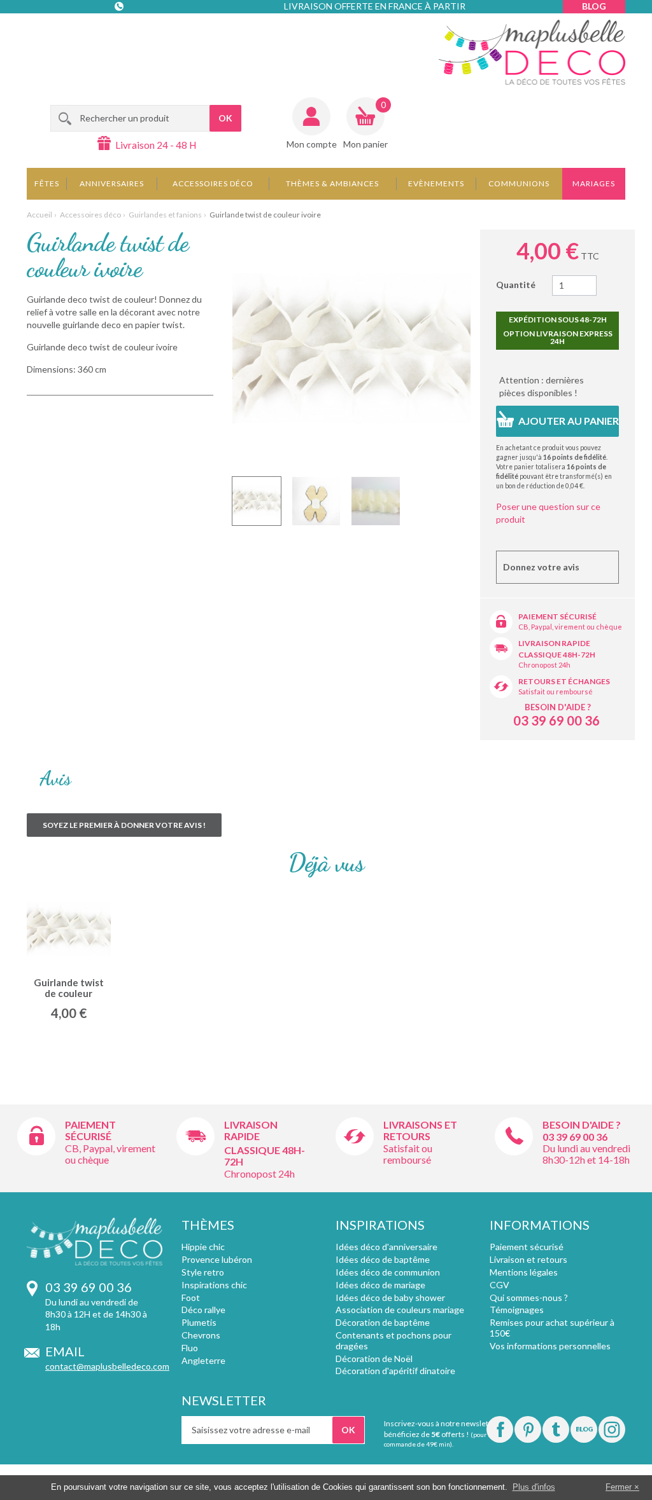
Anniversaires (112, 183)
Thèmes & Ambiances (332, 183)
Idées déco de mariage (380, 1284)
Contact (120, 31)
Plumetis (198, 1322)
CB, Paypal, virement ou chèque (570, 627)
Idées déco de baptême (383, 1259)
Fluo (189, 1347)
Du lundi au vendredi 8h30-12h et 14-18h (586, 1154)
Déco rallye (203, 1309)
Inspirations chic (214, 1284)
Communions (518, 183)
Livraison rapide (554, 643)
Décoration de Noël (374, 1358)
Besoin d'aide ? (558, 707)
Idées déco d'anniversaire (386, 1246)
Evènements (436, 183)
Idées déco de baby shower (390, 1297)
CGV (499, 1284)
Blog (594, 6)
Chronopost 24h (544, 665)
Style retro (202, 1272)
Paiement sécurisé (557, 616)
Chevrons (200, 1335)
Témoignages (517, 1309)
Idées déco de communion (388, 1272)
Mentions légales (524, 1272)
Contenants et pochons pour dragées (393, 1340)
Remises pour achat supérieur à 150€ (552, 1327)
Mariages (593, 183)
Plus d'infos (534, 1487)
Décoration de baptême (383, 1322)
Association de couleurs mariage (400, 1309)
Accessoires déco (213, 183)
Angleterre (203, 1360)
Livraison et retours (528, 1259)
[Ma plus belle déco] (532, 52)
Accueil (39, 214)
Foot (190, 1297)
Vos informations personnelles (550, 1345)
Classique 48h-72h (556, 654)
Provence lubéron (216, 1259)
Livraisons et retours (420, 1130)
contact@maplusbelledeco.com (107, 1366)
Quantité (515, 284)
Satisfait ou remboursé (555, 691)
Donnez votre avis (541, 566)
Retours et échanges (564, 681)
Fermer (619, 1487)
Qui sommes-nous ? (529, 1297)
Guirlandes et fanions (165, 214)
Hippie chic (203, 1246)
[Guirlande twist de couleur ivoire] (256, 501)
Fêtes (46, 183)
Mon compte (312, 144)
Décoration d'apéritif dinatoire (395, 1370)
